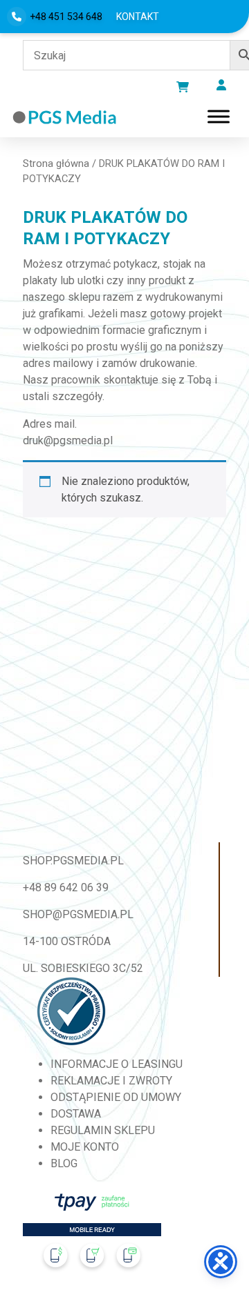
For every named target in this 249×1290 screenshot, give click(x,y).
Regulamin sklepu (102, 1130)
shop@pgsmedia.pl (78, 914)
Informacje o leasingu (116, 1064)
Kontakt (137, 16)
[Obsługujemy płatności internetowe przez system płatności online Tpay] (92, 1235)
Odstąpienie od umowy (115, 1097)
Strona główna (56, 163)
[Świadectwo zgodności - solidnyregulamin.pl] (71, 1011)
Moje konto (84, 1146)
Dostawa (75, 1113)
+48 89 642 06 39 (66, 887)
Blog (63, 1163)
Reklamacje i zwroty (111, 1080)
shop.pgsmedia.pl (73, 860)
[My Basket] (182, 87)
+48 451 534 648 (66, 16)
